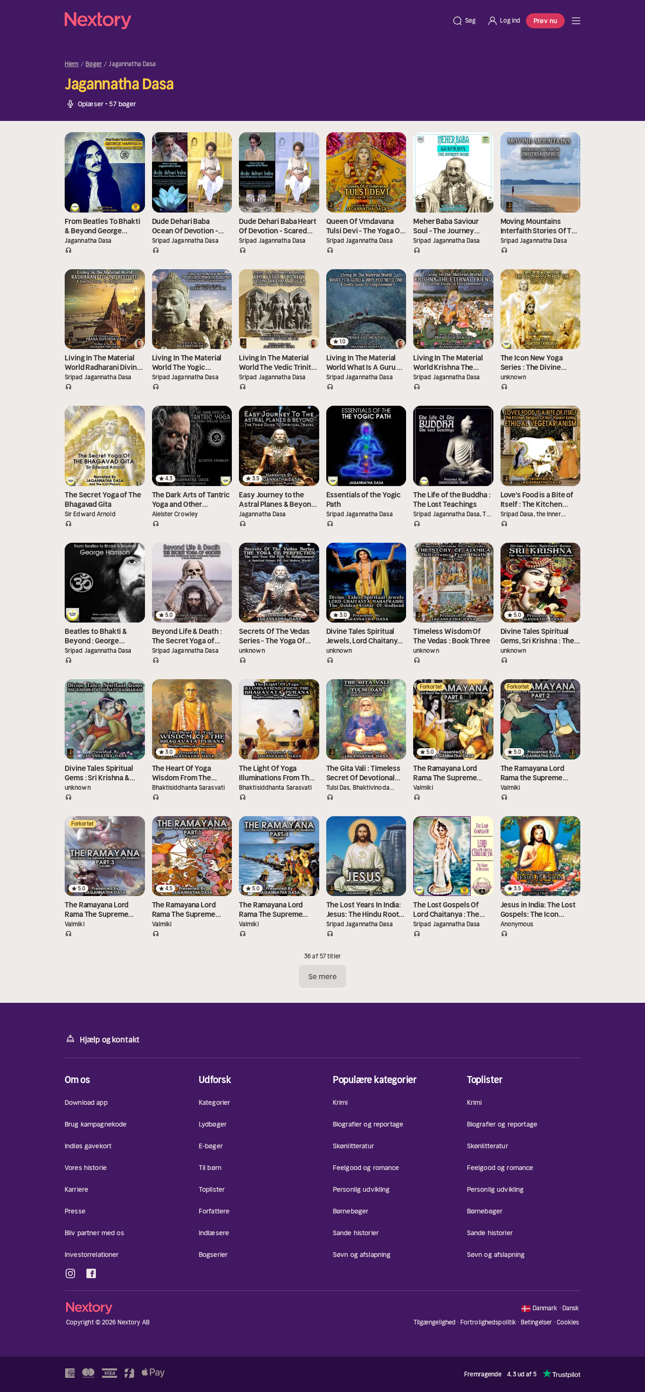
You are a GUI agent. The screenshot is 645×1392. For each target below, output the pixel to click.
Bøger (93, 64)
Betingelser (536, 1322)
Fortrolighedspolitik (488, 1322)
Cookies (568, 1322)
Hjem (72, 64)
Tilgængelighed (435, 1322)
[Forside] (576, 20)
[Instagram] (70, 1273)
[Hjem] (255, 20)
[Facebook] (91, 1273)
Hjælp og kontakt (110, 1039)
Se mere (322, 976)
